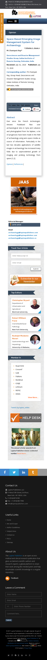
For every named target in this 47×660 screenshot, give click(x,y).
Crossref (18, 369)
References (18, 164)
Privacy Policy (28, 648)
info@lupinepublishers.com (18, 504)
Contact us (10, 535)
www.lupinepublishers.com (13, 645)
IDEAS (17, 394)
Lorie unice (16, 224)
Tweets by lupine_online (20, 407)
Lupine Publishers (15, 555)
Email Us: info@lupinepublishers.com (20, 2)
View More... (33, 397)
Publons (18, 376)
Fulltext (27, 109)
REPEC (18, 390)
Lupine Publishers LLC (32, 638)
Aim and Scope (12, 524)
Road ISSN (19, 366)
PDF (37, 109)
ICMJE (17, 383)
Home (8, 520)
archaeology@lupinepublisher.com (22, 235)
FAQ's (8, 539)
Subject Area (11, 531)
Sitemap (9, 542)
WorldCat (19, 380)
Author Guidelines (13, 527)
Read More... (22, 453)
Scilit (17, 373)
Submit (35, 269)
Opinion (10, 164)
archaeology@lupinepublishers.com (23, 232)
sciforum (18, 387)
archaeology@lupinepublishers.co (22, 238)
